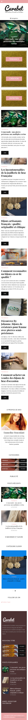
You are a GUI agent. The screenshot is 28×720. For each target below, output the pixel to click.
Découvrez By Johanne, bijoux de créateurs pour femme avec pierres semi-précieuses (14, 327)
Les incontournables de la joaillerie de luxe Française (13, 172)
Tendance (14, 37)
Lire (5, 153)
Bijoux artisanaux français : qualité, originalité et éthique (13, 224)
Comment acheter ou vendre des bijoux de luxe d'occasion (13, 378)
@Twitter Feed (5, 602)
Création (4, 166)
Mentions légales (20, 717)
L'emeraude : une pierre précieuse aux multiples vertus (14, 41)
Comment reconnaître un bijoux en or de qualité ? (14, 274)
